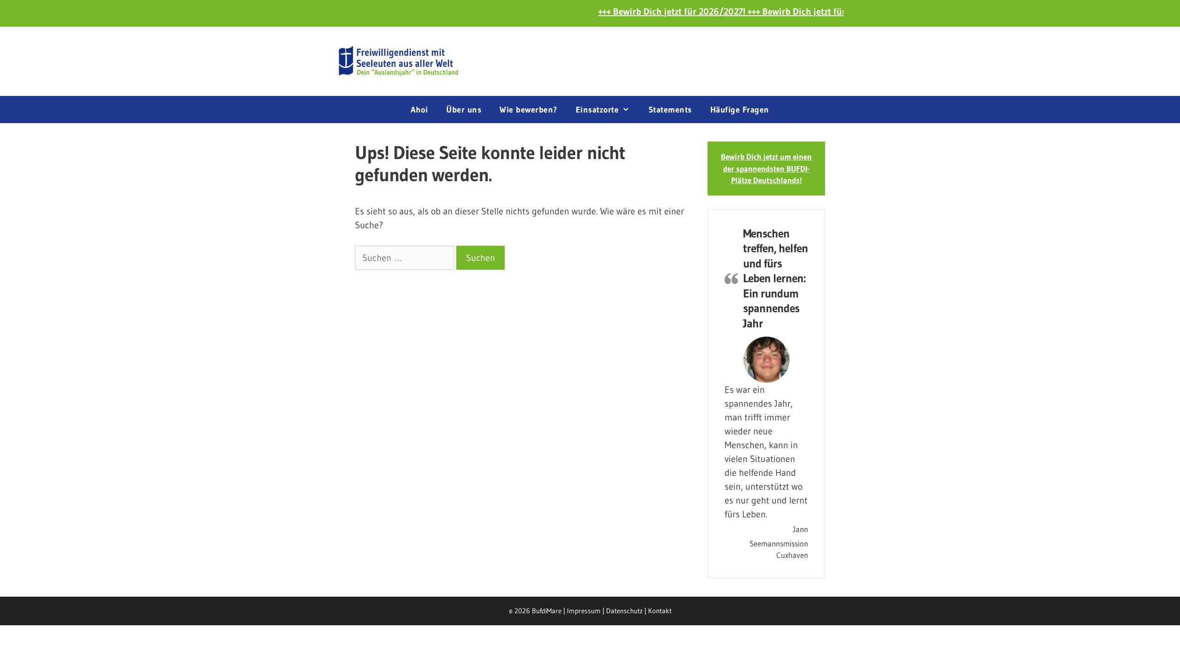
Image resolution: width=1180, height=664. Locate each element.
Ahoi (419, 110)
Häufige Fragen (739, 110)
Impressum (584, 610)
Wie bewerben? (528, 110)
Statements (670, 110)
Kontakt (660, 610)
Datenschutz (624, 610)
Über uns (463, 110)
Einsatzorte (597, 110)
